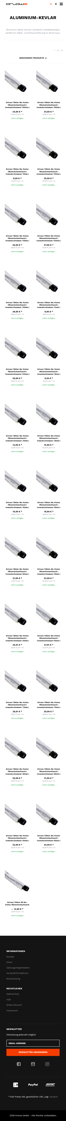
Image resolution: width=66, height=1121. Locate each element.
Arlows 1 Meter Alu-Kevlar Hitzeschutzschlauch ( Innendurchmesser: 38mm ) (48, 438)
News (9, 962)
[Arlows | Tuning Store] (17, 4)
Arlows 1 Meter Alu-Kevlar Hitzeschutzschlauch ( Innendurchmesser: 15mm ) (48, 371)
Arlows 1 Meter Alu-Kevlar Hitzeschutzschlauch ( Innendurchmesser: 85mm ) (48, 771)
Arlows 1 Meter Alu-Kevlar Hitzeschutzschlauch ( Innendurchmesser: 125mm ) (17, 305)
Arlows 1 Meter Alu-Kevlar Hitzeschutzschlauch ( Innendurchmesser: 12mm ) (48, 305)
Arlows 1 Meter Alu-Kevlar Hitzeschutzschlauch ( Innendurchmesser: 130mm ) (17, 371)
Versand (54, 1097)
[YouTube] (33, 1064)
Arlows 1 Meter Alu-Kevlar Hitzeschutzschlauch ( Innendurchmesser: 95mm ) (48, 838)
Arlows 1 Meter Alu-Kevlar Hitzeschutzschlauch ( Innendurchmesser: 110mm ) (49, 171)
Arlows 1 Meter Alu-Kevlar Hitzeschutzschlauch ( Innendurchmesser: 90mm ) (17, 838)
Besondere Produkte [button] (32, 58)
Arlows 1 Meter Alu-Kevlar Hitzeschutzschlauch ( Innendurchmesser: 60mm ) (17, 638)
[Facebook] (19, 1064)
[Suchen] (51, 4)
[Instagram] (47, 1064)
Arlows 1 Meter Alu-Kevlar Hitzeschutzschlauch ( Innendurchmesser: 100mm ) (17, 104)
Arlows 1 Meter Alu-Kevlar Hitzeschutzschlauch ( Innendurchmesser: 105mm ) (49, 104)
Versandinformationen (17, 973)
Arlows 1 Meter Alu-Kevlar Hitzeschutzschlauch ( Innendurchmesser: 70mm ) (17, 704)
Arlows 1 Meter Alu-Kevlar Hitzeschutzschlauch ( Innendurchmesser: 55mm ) (48, 571)
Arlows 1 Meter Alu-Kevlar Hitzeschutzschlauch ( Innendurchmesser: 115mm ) (17, 238)
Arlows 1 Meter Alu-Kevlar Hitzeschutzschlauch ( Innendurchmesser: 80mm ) (17, 771)
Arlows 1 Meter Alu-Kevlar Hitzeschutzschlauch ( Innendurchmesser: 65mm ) (48, 638)
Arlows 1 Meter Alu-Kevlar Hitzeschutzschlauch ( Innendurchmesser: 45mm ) (48, 504)
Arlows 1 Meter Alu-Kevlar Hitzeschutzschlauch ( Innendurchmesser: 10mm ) (17, 171)
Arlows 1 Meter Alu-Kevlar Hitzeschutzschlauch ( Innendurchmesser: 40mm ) (17, 504)
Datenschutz (12, 994)
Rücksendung (13, 979)
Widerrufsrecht (14, 1005)
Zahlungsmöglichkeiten (18, 968)
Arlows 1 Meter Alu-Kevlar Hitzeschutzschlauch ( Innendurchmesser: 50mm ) (17, 571)
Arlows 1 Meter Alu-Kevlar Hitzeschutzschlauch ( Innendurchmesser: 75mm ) (48, 704)
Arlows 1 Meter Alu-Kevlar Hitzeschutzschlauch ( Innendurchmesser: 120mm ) (49, 238)
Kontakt (10, 957)
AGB (8, 999)
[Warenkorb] (55, 4)
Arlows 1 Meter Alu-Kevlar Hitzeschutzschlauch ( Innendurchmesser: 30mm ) (17, 438)
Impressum (12, 1010)
